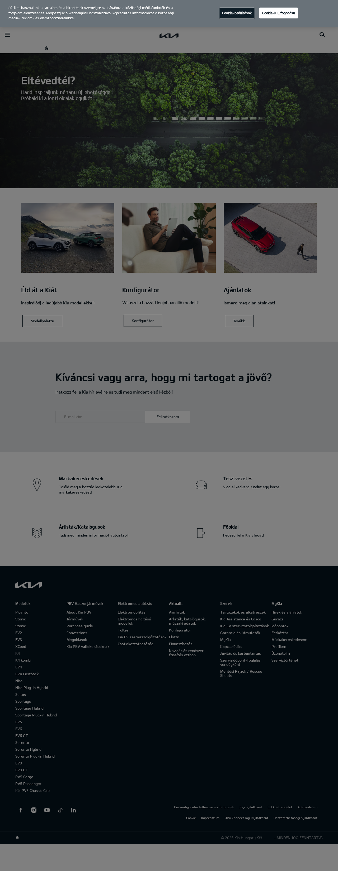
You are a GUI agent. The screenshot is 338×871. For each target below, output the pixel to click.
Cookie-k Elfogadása (278, 13)
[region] (169, 13)
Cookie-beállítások (237, 13)
